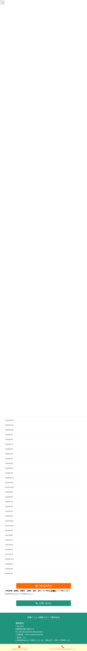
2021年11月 (9, 521)
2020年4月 (9, 569)
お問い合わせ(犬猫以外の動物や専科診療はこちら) (63, 649)
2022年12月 (9, 478)
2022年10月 (9, 487)
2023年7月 (9, 444)
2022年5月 (9, 511)
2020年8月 (9, 564)
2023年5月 (9, 454)
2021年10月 (9, 526)
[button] (43, 586)
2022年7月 (9, 502)
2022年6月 (9, 506)
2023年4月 (9, 458)
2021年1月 (9, 554)
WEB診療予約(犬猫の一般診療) (19, 649)
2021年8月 (9, 535)
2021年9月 (9, 530)
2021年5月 (9, 549)
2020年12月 (9, 559)
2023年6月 (9, 449)
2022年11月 (9, 482)
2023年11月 (9, 425)
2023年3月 (9, 463)
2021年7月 (9, 540)
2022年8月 (9, 497)
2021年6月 (9, 545)
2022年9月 (9, 492)
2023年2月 (9, 468)
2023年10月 (9, 430)
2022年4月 (9, 516)
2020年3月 (9, 573)
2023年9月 (9, 435)
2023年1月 (9, 473)
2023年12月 (9, 420)
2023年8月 (9, 439)
